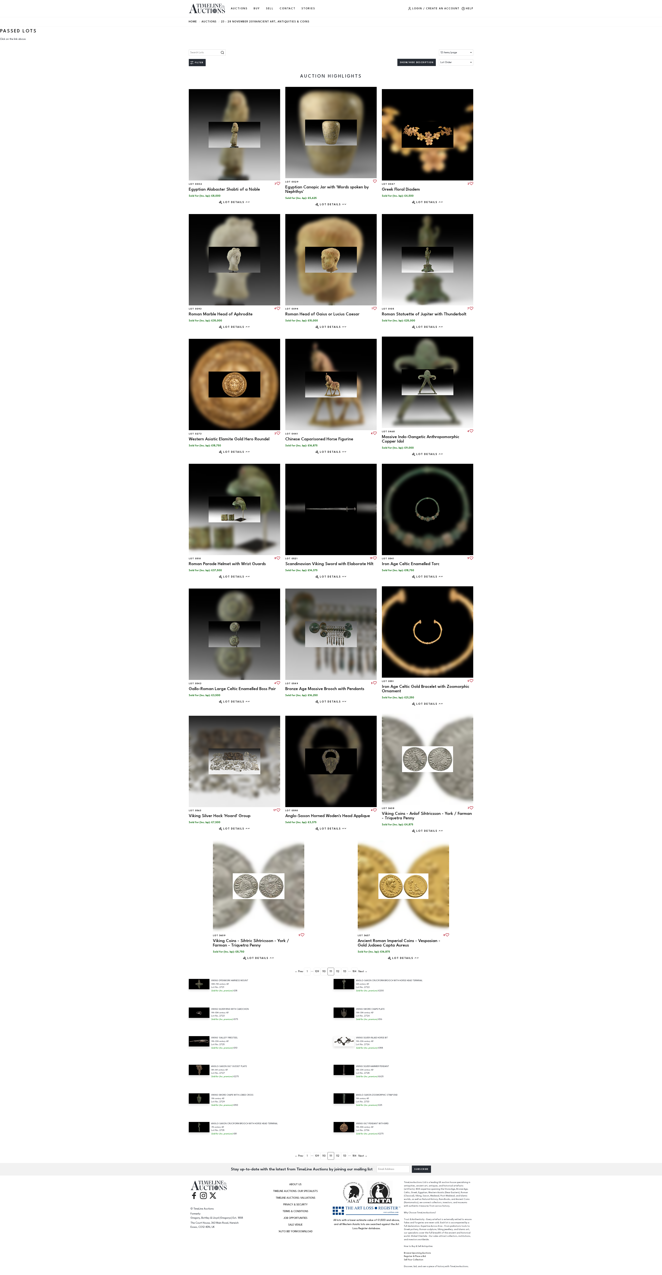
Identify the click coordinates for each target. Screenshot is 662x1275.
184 (354, 971)
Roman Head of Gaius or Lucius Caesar (322, 314)
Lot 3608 (388, 808)
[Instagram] (203, 1195)
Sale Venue (295, 1224)
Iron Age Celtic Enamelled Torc (410, 563)
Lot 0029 (291, 182)
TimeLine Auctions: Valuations (295, 1197)
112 (337, 971)
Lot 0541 (388, 558)
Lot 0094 (291, 309)
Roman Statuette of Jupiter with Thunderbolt (424, 314)
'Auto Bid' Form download (295, 1231)
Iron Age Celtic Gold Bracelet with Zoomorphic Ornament (425, 688)
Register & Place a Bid (415, 1256)
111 (330, 971)
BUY (257, 8)
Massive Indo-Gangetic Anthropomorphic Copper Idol (420, 439)
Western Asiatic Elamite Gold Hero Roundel (229, 439)
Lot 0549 (291, 683)
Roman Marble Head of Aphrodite (221, 314)
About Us (295, 1184)
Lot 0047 (388, 184)
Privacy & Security (295, 1204)
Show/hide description (416, 62)
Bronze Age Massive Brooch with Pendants (324, 688)
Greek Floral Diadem (401, 189)
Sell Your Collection (413, 1260)
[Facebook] (193, 1195)
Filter (199, 62)
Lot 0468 (388, 431)
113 (344, 971)
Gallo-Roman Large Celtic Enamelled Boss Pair (232, 688)
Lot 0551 (388, 681)
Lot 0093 (195, 309)
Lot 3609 (219, 935)
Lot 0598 (291, 810)
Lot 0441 (291, 434)
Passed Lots (18, 31)
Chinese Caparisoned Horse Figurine (319, 439)
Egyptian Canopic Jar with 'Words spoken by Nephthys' (327, 189)
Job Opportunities (295, 1218)
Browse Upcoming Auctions (417, 1253)
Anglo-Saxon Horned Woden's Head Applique (327, 815)
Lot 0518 (195, 558)
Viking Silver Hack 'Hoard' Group (219, 815)
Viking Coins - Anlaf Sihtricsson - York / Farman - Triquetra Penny (427, 815)
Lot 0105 (388, 309)
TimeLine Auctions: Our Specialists (295, 1191)
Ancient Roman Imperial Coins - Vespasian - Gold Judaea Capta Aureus (399, 943)
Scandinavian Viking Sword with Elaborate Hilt (329, 563)
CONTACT (287, 8)
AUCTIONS (239, 8)
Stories (308, 8)
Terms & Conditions (295, 1211)
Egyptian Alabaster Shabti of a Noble (224, 189)
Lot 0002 (195, 184)
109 (317, 971)
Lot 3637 (364, 935)
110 (324, 971)
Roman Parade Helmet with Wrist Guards (227, 563)
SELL (270, 8)
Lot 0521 (291, 558)
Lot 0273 (195, 434)
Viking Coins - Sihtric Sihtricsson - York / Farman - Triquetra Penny (251, 943)
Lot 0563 (195, 810)
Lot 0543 (195, 683)
